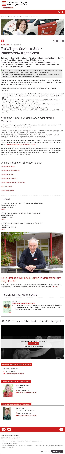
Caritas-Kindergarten (7, 190)
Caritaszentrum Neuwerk (9, 178)
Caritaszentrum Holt (7, 174)
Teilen (2, 41)
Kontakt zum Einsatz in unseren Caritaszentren (16, 364)
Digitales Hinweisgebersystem (10, 438)
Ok (61, 451)
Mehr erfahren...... (46, 451)
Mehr (56, 286)
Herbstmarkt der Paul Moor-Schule (23, 303)
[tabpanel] (32, 27)
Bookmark (57, 41)
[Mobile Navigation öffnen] (62, 12)
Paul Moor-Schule (6, 186)
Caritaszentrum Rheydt (8, 166)
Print (60, 41)
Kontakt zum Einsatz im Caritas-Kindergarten (16, 404)
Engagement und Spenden (21, 16)
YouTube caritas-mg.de (9, 429)
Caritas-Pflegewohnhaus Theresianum (13, 182)
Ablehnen (55, 451)
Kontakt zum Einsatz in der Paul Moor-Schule (16, 381)
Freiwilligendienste (34, 16)
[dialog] (33, 446)
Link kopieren (54, 41)
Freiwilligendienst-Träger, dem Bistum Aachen (21, 144)
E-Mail (3, 209)
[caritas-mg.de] (32, 5)
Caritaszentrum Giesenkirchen (10, 170)
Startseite (10, 16)
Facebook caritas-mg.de (4, 429)
